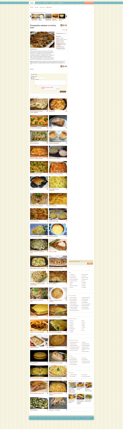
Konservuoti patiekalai (74, 279)
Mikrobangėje (72, 328)
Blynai (71, 284)
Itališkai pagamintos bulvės (56, 268)
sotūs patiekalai (49, 61)
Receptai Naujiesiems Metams (86, 349)
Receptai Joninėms (85, 347)
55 (66, 127)
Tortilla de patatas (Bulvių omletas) (55, 301)
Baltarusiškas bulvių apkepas (37, 268)
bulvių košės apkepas (43, 61)
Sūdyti (83, 322)
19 (47, 393)
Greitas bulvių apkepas (36, 127)
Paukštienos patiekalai (86, 297)
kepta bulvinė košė (56, 61)
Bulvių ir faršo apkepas (55, 158)
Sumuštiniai (84, 282)
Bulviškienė (52, 347)
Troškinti (83, 327)
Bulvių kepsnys (53, 205)
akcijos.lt (63, 48)
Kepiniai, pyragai (85, 274)
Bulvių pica (52, 111)
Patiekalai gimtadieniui (86, 345)
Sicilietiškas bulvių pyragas (56, 362)
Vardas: (36, 76)
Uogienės (84, 285)
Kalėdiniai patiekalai (85, 343)
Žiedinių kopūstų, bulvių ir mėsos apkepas (35, 20)
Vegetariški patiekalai (86, 362)
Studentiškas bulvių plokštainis (54, 189)
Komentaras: (37, 79)
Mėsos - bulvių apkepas (61, 20)
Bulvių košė (42, 7)
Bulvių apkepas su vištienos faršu (37, 252)
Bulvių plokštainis (40, 20)
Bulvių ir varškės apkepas (55, 378)
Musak (32, 189)
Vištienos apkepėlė (54, 143)
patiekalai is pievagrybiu (38, 63)
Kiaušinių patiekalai (73, 308)
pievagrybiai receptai (55, 62)
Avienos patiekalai (73, 297)
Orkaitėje (31, 62)
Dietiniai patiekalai (73, 374)
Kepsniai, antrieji (73, 277)
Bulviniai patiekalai (73, 299)
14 (47, 143)
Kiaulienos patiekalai (73, 307)
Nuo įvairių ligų (72, 376)
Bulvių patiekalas (34, 143)
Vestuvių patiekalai (85, 351)
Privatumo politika (42, 417)
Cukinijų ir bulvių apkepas (36, 205)
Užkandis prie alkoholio (86, 361)
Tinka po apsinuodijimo (86, 376)
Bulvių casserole (34, 347)
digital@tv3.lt (88, 417)
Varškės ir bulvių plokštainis (56, 173)
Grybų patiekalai (73, 302)
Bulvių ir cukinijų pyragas (36, 158)
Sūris (58, 39)
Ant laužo (71, 320)
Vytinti (83, 330)
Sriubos (83, 280)
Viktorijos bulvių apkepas (55, 332)
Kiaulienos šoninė (60, 44)
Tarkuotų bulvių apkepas (36, 236)
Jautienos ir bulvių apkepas (55, 20)
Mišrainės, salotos (85, 277)
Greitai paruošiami (73, 362)
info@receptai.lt (78, 417)
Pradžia (31, 7)
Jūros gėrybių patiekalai (74, 305)
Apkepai (35, 62)
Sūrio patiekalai (85, 302)
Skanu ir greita (52, 251)
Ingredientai (60, 2)
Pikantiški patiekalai (73, 364)
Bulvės (58, 38)
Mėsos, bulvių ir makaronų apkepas (55, 394)
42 (66, 205)
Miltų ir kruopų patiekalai (74, 310)
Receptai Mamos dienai (74, 342)
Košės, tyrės (49, 7)
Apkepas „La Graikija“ (54, 410)
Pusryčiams (72, 274)
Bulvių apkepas (44, 62)
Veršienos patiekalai (85, 305)
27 (66, 236)
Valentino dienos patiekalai (75, 347)
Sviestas (58, 40)
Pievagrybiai (59, 43)
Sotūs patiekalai (62, 61)
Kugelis (51, 127)
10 (47, 111)
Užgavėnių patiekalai (74, 345)
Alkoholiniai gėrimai (73, 280)
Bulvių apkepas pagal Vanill (37, 393)
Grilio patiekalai (73, 276)
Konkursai (45, 2)
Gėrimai (71, 287)
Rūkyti (83, 320)
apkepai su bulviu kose (47, 63)
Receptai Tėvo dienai (74, 350)
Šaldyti (83, 325)
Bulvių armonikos (34, 221)
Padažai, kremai (85, 279)
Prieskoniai (59, 46)
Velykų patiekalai (73, 343)
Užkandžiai (84, 287)
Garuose (71, 322)
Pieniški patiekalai (85, 299)
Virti (82, 328)
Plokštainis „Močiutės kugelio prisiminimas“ (37, 284)
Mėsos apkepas (34, 316)
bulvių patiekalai (36, 61)
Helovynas (84, 342)
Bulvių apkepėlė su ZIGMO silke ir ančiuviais (48, 20)
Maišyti (71, 325)
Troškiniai (84, 284)
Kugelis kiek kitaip (53, 221)
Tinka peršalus (84, 374)
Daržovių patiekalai (73, 300)
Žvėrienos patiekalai (85, 308)
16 (47, 236)
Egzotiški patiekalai (73, 359)
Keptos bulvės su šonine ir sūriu (37, 301)
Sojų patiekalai (84, 300)
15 (66, 268)
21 (66, 300)
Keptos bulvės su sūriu (36, 173)
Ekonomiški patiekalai (74, 361)
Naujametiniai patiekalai (74, 348)
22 (66, 111)
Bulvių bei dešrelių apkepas (37, 378)
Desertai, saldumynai (74, 285)
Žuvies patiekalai (85, 307)
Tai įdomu (52, 2)
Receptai (39, 2)
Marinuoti (71, 327)
